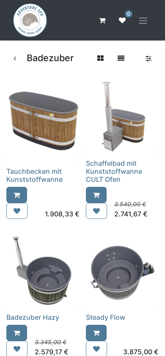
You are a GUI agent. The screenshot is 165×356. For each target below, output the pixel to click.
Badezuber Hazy (32, 317)
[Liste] (121, 58)
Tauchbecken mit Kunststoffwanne (34, 175)
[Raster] (100, 58)
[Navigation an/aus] (143, 20)
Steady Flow (105, 317)
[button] (16, 195)
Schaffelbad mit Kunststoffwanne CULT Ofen (114, 171)
